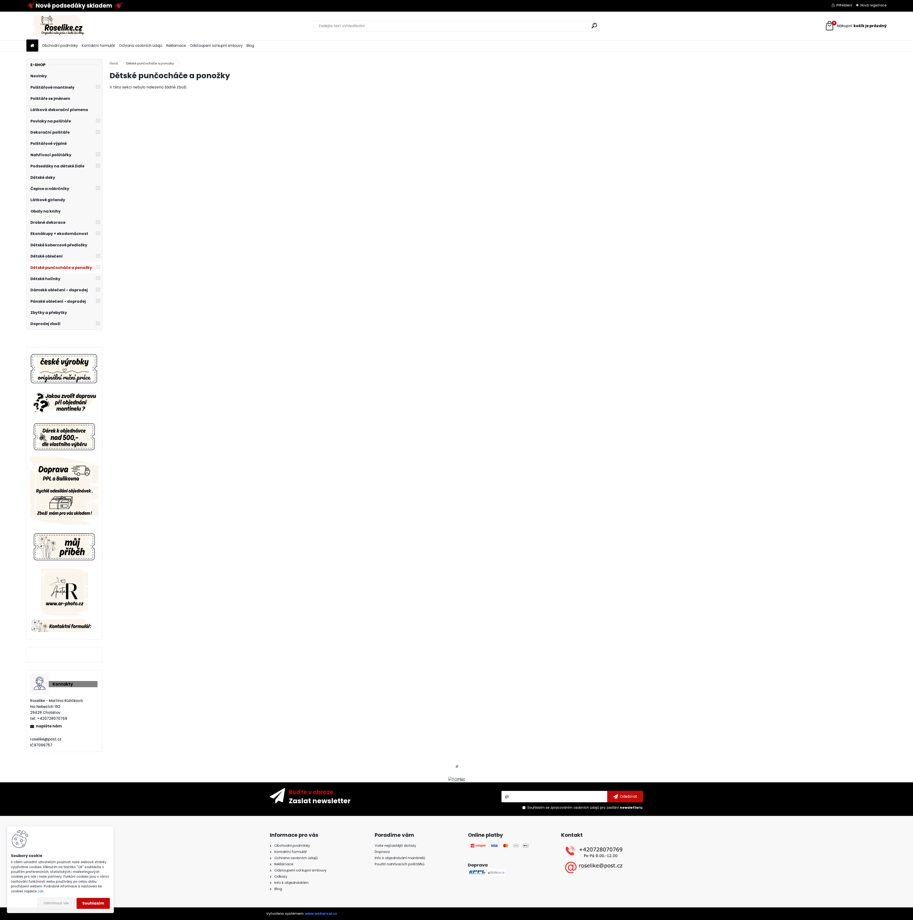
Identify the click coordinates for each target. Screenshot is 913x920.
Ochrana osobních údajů (140, 45)
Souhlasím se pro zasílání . (585, 807)
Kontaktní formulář (98, 45)
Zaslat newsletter (320, 800)
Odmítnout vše (56, 903)
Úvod (114, 63)
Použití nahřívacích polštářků (399, 864)
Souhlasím (93, 903)
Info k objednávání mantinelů (400, 858)
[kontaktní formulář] (64, 622)
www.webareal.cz (321, 913)
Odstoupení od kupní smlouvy (216, 45)
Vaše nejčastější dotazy (395, 845)
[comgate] (500, 845)
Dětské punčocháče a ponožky (150, 63)
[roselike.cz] (64, 369)
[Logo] (59, 26)
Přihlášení (844, 5)
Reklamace (176, 45)
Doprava (382, 851)
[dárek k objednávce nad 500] (64, 437)
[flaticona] (457, 768)
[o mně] (64, 531)
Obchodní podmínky (60, 45)
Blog (250, 45)
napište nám (49, 726)
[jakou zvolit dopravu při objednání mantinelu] (64, 392)
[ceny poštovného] (64, 459)
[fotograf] (64, 571)
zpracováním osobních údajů (574, 807)
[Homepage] (32, 45)
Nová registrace (873, 5)
